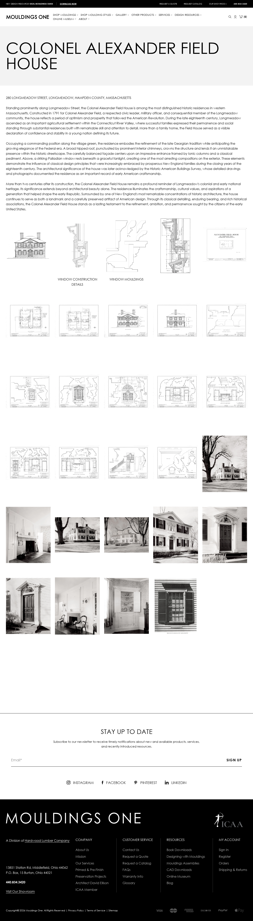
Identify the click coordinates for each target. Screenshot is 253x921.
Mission (81, 857)
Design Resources (187, 14)
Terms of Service (96, 910)
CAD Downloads (179, 870)
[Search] (229, 16)
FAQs (126, 870)
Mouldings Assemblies (183, 863)
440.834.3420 (15, 882)
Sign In (224, 850)
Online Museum (178, 876)
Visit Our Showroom (20, 891)
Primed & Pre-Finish (90, 870)
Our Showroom (218, 4)
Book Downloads (179, 850)
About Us (82, 850)
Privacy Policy (76, 910)
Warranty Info (133, 876)
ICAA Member (86, 890)
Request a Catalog (137, 863)
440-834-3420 (240, 4)
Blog (170, 883)
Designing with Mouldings (186, 857)
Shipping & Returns (233, 870)
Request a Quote (168, 4)
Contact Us (131, 850)
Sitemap (113, 910)
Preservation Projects (91, 876)
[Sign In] (235, 16)
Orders (224, 863)
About (83, 19)
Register (225, 857)
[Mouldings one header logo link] (27, 17)
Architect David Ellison (92, 883)
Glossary (129, 883)
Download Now (68, 4)
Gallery (121, 14)
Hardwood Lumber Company (47, 841)
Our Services (85, 863)
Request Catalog (193, 4)
